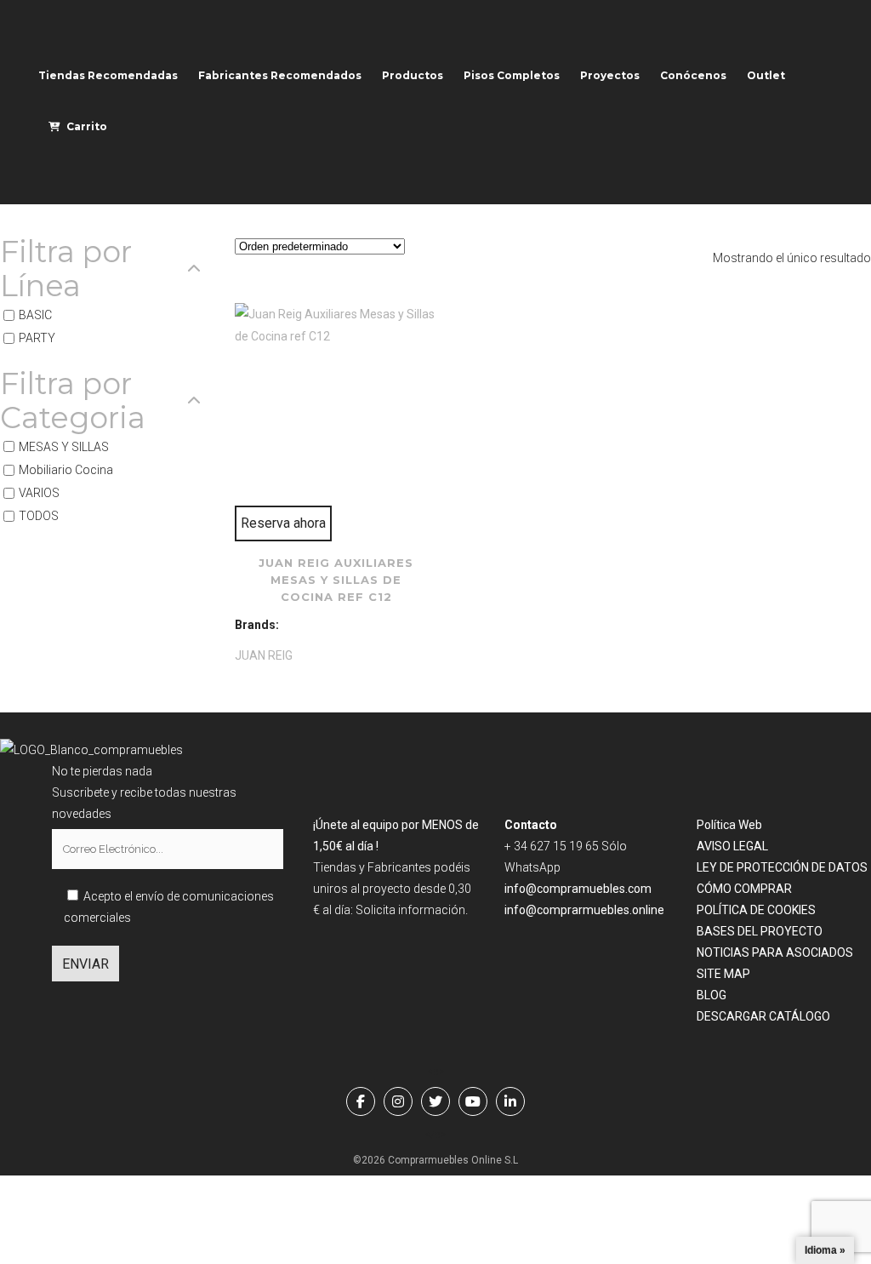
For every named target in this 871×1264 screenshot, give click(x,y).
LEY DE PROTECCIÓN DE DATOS (782, 867)
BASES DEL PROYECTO (760, 931)
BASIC (35, 315)
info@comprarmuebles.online (584, 910)
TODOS (39, 516)
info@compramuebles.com (578, 888)
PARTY (37, 339)
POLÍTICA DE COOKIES (756, 910)
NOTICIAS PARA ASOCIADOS (775, 952)
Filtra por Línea (66, 269)
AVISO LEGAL (732, 846)
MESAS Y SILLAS (64, 447)
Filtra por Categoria (72, 401)
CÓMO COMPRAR (744, 888)
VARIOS (39, 493)
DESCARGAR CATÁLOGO (763, 1016)
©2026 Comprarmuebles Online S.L (435, 1160)
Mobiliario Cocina (66, 470)
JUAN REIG (264, 655)
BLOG (711, 995)
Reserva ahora (283, 523)
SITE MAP (723, 974)
